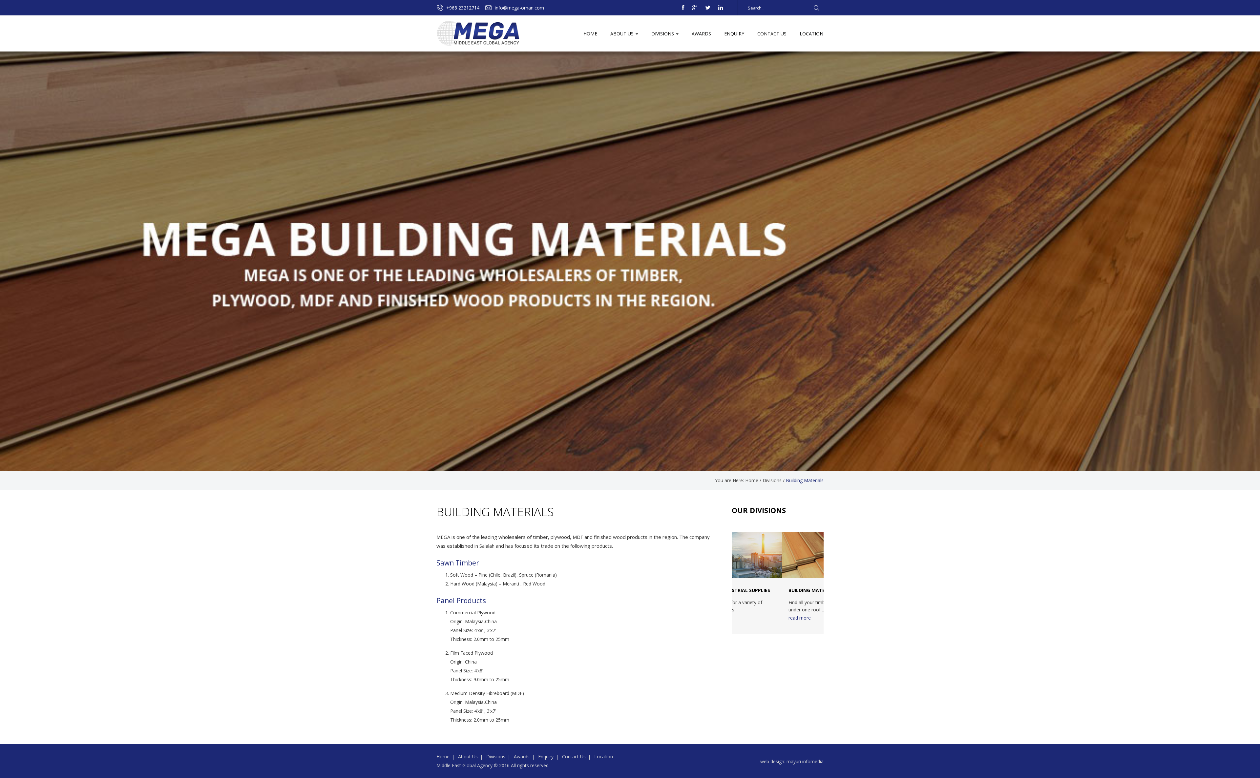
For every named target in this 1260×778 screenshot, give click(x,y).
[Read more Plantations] (742, 536)
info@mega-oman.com (519, 8)
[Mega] (477, 33)
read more (806, 580)
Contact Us (772, 34)
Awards (701, 34)
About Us (622, 34)
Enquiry (734, 34)
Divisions (663, 34)
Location (811, 34)
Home (590, 34)
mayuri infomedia (805, 761)
